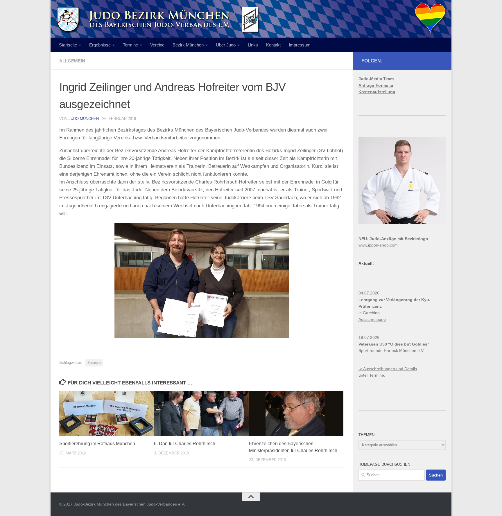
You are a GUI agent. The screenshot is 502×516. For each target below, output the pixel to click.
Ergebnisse (100, 44)
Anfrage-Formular (375, 85)
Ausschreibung (372, 319)
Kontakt (273, 44)
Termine (130, 44)
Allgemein (72, 60)
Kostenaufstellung (376, 91)
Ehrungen (94, 362)
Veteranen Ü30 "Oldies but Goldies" (393, 344)
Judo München (84, 118)
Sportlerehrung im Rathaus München (97, 443)
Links (253, 44)
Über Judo (226, 44)
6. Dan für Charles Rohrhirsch (184, 443)
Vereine (157, 44)
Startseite (68, 44)
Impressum (300, 44)
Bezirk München (188, 44)
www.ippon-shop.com (378, 245)
